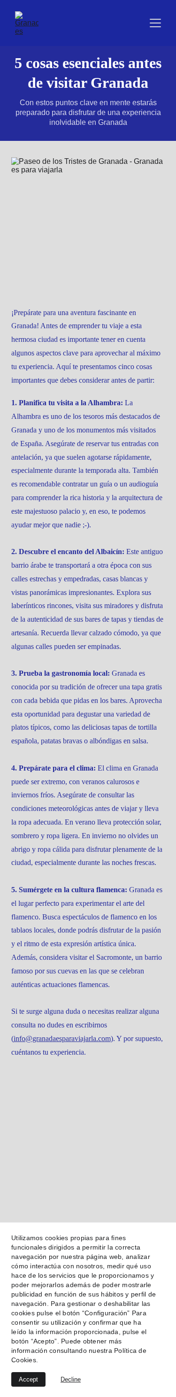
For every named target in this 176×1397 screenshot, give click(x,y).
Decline (71, 1379)
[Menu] (155, 23)
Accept (28, 1379)
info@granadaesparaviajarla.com (62, 1038)
